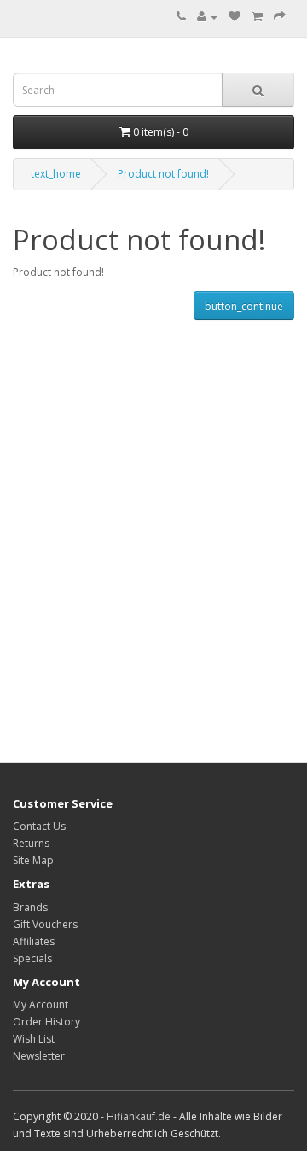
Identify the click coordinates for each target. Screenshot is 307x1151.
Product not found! (163, 174)
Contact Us (39, 826)
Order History (46, 1021)
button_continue (244, 306)
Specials (32, 958)
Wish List (34, 1038)
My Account (40, 1004)
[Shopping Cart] (257, 16)
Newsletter (39, 1056)
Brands (30, 907)
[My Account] (207, 16)
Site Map (33, 860)
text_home (56, 174)
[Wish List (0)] (234, 16)
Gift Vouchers (45, 924)
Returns (31, 843)
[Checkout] (280, 16)
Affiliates (34, 941)
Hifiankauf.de (139, 1116)
